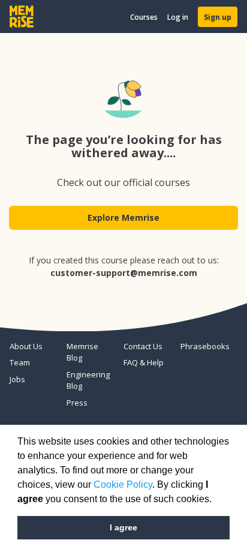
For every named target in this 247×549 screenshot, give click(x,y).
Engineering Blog (88, 380)
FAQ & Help (143, 362)
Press (77, 402)
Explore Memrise (123, 217)
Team (20, 362)
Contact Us (142, 346)
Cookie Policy (123, 484)
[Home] (22, 16)
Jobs (17, 379)
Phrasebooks (204, 346)
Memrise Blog (82, 352)
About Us (26, 346)
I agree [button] (123, 527)
